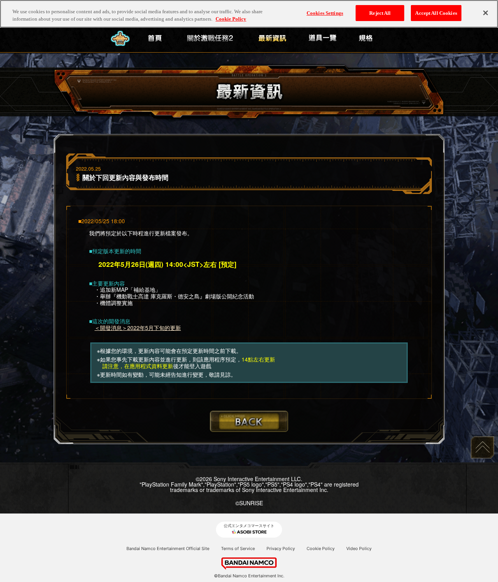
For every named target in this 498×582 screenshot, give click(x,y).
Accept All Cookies (436, 13)
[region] (249, 14)
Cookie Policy (321, 548)
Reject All (380, 13)
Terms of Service (238, 548)
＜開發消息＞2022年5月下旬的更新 (138, 328)
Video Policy (359, 548)
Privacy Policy (281, 548)
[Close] (485, 12)
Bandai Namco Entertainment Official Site (167, 548)
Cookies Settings (325, 13)
